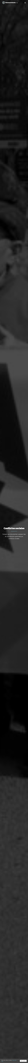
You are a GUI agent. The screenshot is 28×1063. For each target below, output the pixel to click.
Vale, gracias (23, 1060)
